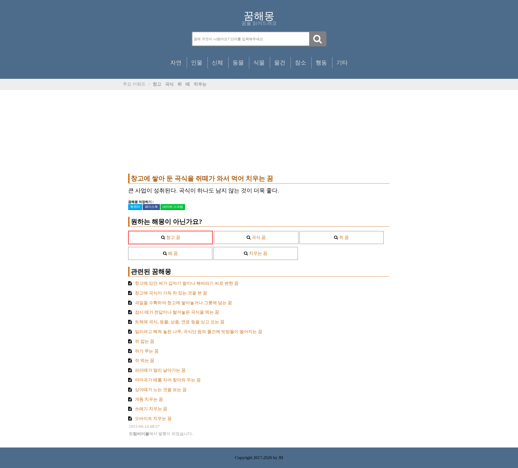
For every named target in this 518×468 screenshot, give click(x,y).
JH (280, 457)
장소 (300, 62)
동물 (238, 62)
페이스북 (151, 207)
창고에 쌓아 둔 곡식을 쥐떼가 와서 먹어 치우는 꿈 (202, 178)
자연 (176, 62)
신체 (217, 62)
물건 (279, 62)
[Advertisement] (259, 131)
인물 (196, 62)
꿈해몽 (259, 16)
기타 (342, 62)
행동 (321, 62)
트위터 (135, 207)
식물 (259, 62)
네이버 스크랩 (173, 207)
